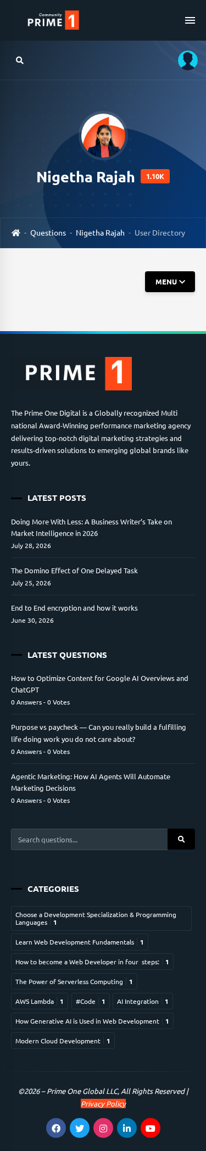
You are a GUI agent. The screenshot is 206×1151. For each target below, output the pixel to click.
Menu (165, 281)
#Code (90, 1001)
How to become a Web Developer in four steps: (92, 961)
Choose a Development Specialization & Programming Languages (95, 918)
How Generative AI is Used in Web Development (92, 1020)
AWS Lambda (39, 1001)
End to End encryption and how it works (74, 607)
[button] (184, 60)
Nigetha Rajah (100, 232)
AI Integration (143, 1001)
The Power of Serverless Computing (74, 981)
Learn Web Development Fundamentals (79, 941)
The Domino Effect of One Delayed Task (74, 570)
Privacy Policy (103, 1103)
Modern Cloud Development (62, 1040)
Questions (48, 232)
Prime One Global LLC (82, 1091)
